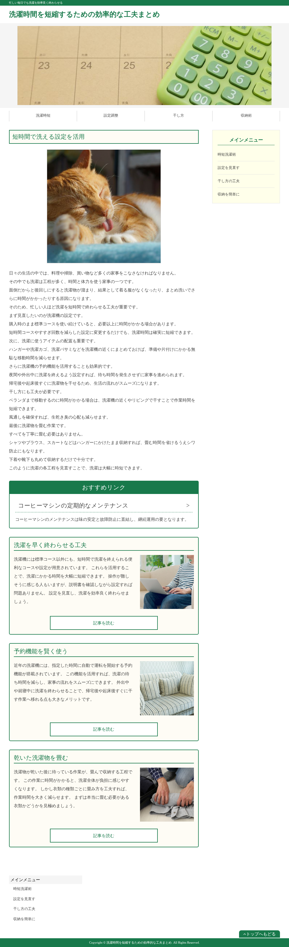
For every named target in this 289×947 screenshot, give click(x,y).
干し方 (178, 115)
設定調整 (111, 115)
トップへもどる (261, 934)
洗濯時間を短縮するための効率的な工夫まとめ (84, 14)
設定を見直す (229, 168)
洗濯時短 (43, 115)
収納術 (246, 115)
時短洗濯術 (227, 154)
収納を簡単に (229, 194)
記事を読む (103, 623)
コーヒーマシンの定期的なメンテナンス (73, 505)
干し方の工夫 (229, 181)
